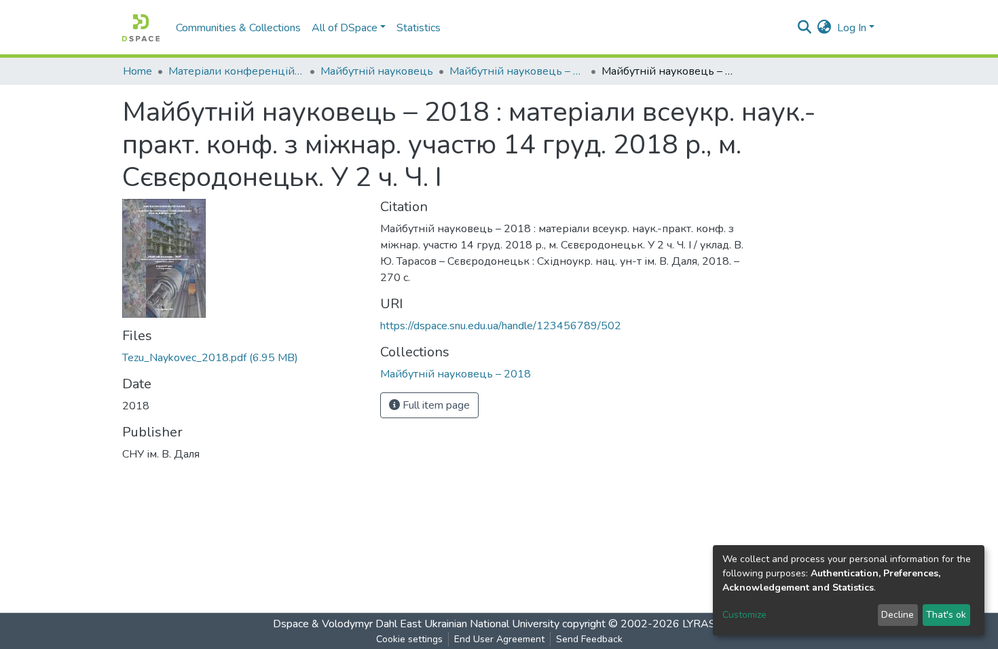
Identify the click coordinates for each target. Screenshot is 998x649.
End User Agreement (499, 639)
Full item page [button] (435, 405)
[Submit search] (804, 28)
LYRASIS (703, 623)
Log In (851, 27)
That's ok (946, 614)
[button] (824, 28)
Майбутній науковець (376, 71)
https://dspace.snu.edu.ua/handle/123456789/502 (500, 325)
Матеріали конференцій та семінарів (236, 71)
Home (137, 71)
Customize (744, 614)
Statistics (418, 27)
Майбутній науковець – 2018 (517, 71)
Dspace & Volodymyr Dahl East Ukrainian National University (416, 623)
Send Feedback (589, 639)
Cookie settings (409, 639)
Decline (897, 614)
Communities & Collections (238, 27)
